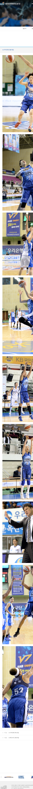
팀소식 (24, 28)
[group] (8, 777)
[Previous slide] (1, 777)
